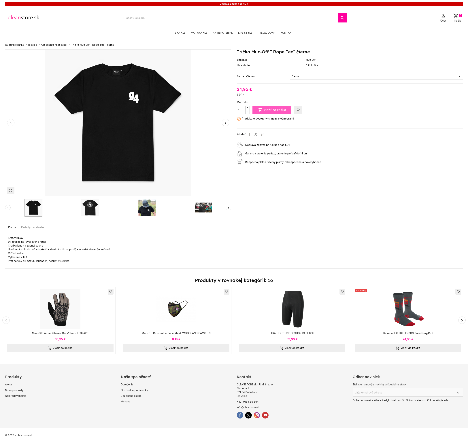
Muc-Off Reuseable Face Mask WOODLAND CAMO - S (176, 333)
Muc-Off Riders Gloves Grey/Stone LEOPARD (60, 333)
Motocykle (199, 32)
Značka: (242, 59)
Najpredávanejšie (15, 395)
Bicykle (180, 32)
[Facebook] (240, 415)
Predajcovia (266, 32)
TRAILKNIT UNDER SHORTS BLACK (292, 333)
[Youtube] (265, 415)
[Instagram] (257, 415)
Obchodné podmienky (134, 390)
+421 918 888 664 (248, 401)
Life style (245, 32)
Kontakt (287, 32)
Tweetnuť (256, 134)
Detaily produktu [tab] (32, 227)
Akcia (8, 384)
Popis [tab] (12, 227)
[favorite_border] (60, 308)
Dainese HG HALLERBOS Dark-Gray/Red (408, 333)
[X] (248, 415)
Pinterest (262, 134)
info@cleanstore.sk (248, 407)
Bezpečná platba (131, 395)
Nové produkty (14, 390)
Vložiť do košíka (272, 110)
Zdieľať (249, 134)
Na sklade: (243, 65)
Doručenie (127, 384)
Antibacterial (223, 32)
